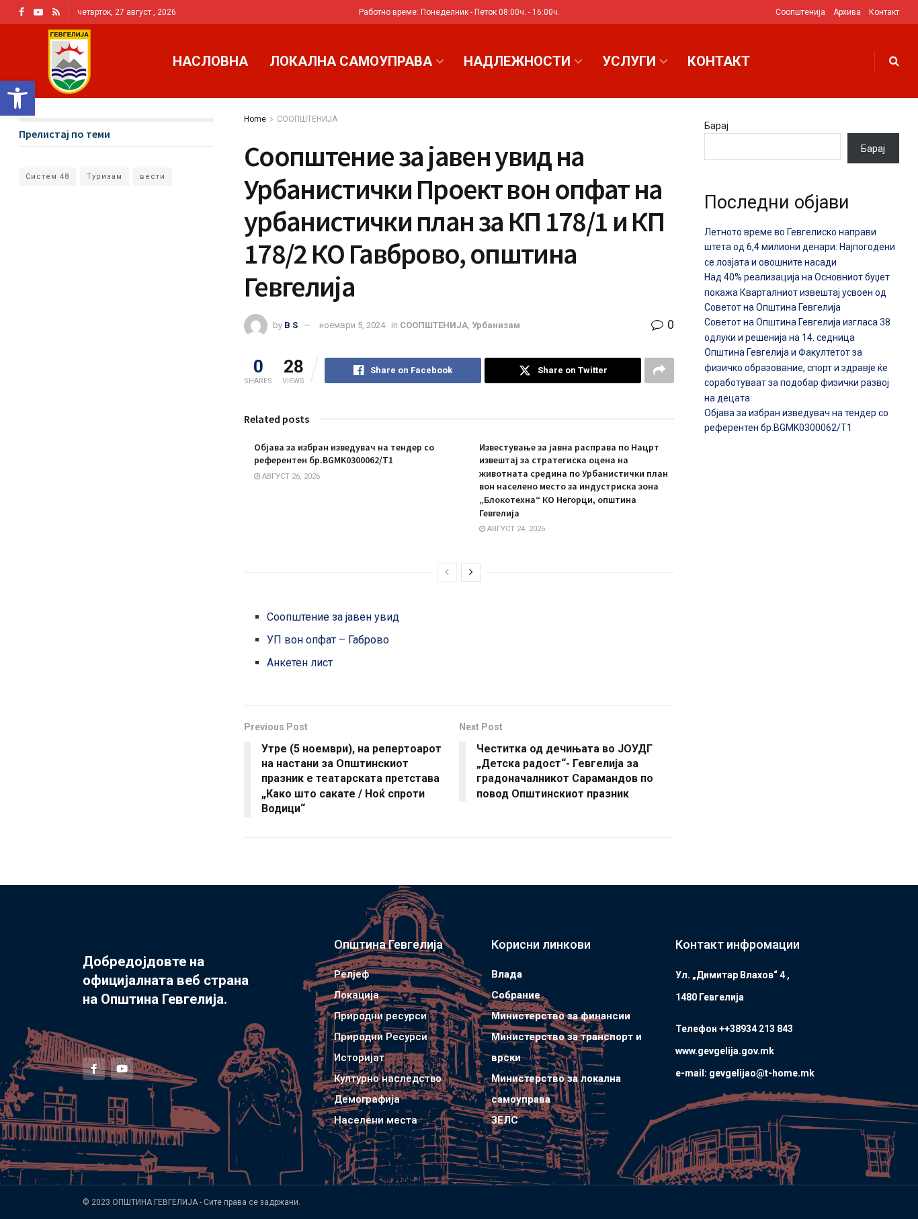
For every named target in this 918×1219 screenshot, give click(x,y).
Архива (847, 12)
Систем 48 (47, 176)
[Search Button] (894, 61)
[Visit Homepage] (69, 62)
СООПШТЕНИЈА (307, 119)
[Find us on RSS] (56, 12)
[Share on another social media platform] (659, 370)
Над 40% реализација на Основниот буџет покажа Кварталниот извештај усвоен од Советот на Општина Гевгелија (797, 292)
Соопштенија (800, 12)
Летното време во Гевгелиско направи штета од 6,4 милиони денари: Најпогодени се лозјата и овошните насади (799, 247)
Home (255, 119)
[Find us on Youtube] (38, 12)
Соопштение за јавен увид (333, 617)
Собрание (515, 995)
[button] (17, 98)
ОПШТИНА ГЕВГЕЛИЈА (155, 1202)
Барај (716, 125)
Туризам (104, 176)
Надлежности (517, 61)
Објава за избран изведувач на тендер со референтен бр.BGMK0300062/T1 (344, 454)
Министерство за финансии (560, 1016)
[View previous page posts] (447, 572)
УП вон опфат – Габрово (328, 639)
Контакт (884, 12)
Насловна (210, 61)
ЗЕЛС (504, 1120)
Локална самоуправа (350, 61)
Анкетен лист (300, 662)
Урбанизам (496, 325)
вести (152, 176)
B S (291, 325)
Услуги (629, 61)
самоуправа (520, 1099)
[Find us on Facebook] (21, 12)
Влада (506, 974)
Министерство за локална (556, 1078)
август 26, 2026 (290, 476)
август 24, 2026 (515, 528)
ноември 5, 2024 (352, 325)
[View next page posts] (471, 572)
